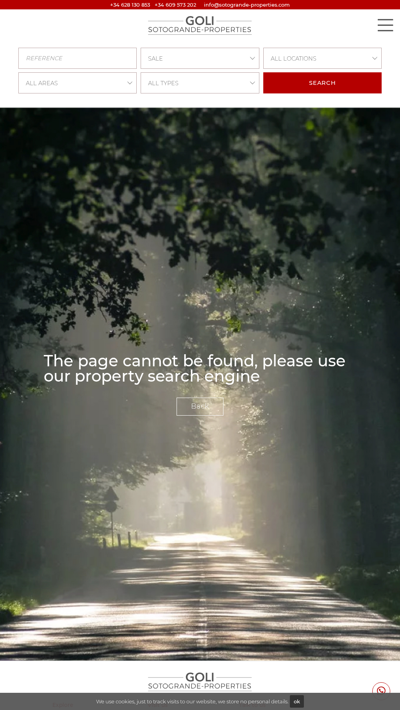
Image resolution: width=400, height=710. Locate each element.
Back (200, 406)
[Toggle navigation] (385, 25)
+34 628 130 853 (130, 5)
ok (297, 701)
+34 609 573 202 (175, 5)
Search (322, 82)
